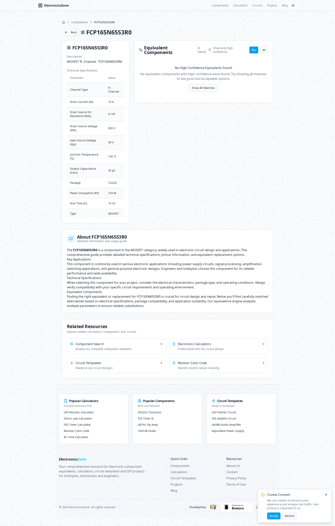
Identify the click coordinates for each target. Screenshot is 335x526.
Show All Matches (203, 88)
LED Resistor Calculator (79, 412)
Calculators (240, 5)
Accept (273, 516)
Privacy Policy (236, 478)
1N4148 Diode (147, 431)
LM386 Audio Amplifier (226, 424)
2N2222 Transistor (149, 412)
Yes (254, 50)
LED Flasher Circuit (224, 412)
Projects (272, 5)
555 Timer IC (146, 418)
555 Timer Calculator (77, 424)
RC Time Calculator (76, 437)
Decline (289, 516)
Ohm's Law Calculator (78, 418)
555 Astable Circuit (224, 418)
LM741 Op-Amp (148, 424)
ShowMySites (197, 507)
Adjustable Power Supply (228, 431)
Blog (285, 5)
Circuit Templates (183, 478)
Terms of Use (236, 484)
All (264, 50)
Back (74, 32)
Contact (232, 472)
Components (220, 5)
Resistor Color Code (76, 431)
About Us (233, 466)
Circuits (257, 5)
